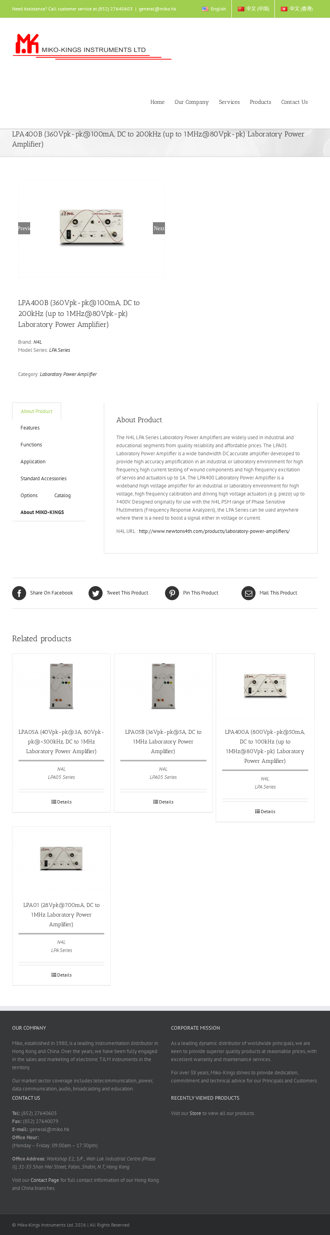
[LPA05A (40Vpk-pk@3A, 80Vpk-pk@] (61, 686)
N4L (37, 342)
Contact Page (45, 1180)
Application (33, 461)
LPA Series (59, 350)
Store (195, 1113)
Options (29, 495)
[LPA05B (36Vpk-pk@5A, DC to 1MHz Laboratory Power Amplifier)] (163, 686)
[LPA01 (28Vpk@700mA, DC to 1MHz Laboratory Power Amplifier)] (61, 859)
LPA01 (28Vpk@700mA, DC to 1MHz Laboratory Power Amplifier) (61, 915)
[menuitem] (213, 9)
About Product (36, 411)
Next (159, 228)
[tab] (36, 411)
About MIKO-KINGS (42, 512)
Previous (24, 228)
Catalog (62, 495)
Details (64, 802)
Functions (31, 444)
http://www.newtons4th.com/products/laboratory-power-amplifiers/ (214, 531)
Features (30, 427)
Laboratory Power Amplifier (68, 374)
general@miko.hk (157, 9)
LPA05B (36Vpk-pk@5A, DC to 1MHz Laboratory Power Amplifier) (163, 742)
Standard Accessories (43, 478)
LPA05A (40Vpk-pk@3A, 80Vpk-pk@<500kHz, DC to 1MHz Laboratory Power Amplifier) (61, 742)
